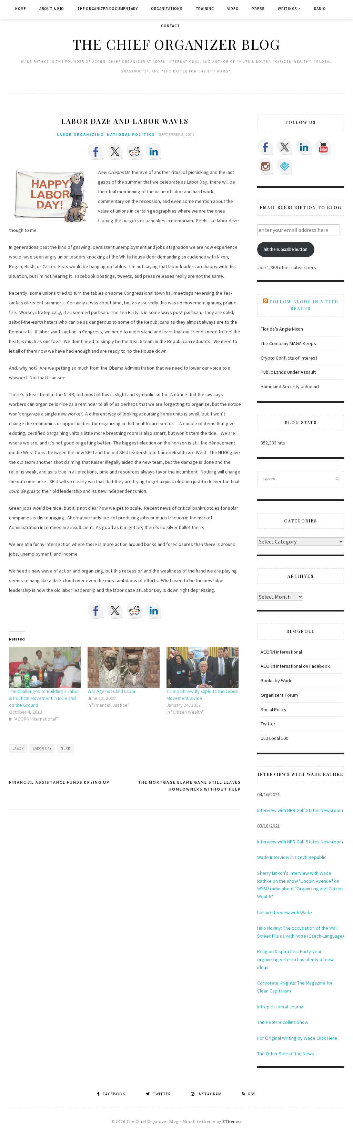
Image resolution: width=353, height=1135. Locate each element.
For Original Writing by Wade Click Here (297, 1038)
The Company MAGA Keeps (288, 343)
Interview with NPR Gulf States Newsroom (300, 810)
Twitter (268, 724)
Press (258, 8)
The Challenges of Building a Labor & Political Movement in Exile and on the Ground (44, 698)
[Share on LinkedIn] (153, 151)
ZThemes (232, 1121)
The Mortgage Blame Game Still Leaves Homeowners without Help (189, 786)
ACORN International (281, 652)
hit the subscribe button (285, 249)
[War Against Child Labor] (124, 667)
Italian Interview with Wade (284, 912)
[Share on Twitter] (115, 151)
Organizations (167, 8)
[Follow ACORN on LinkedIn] (304, 147)
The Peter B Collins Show (282, 1022)
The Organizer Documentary (107, 8)
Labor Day (42, 748)
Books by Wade (277, 680)
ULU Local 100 (274, 738)
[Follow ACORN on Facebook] (265, 147)
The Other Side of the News (285, 1053)
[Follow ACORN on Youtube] (323, 147)
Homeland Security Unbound (290, 386)
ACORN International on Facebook (295, 666)
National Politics (131, 134)
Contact (170, 25)
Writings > (289, 8)
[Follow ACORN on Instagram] (265, 166)
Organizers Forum (279, 695)
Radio (320, 8)
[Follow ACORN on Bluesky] (284, 166)
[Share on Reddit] (134, 151)
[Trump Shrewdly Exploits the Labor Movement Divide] (203, 667)
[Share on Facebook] (96, 151)
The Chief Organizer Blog (176, 44)
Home (20, 8)
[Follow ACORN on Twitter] (284, 147)
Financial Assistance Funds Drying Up (59, 782)
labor (18, 748)
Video (233, 8)
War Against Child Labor (112, 691)
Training (205, 8)
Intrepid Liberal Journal (280, 1007)
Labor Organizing (80, 134)
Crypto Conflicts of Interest (289, 358)
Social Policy (273, 709)
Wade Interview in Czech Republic (291, 857)
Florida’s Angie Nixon (282, 329)
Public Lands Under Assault (288, 372)
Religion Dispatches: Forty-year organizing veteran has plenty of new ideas (295, 959)
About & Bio (51, 8)
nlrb (65, 748)
